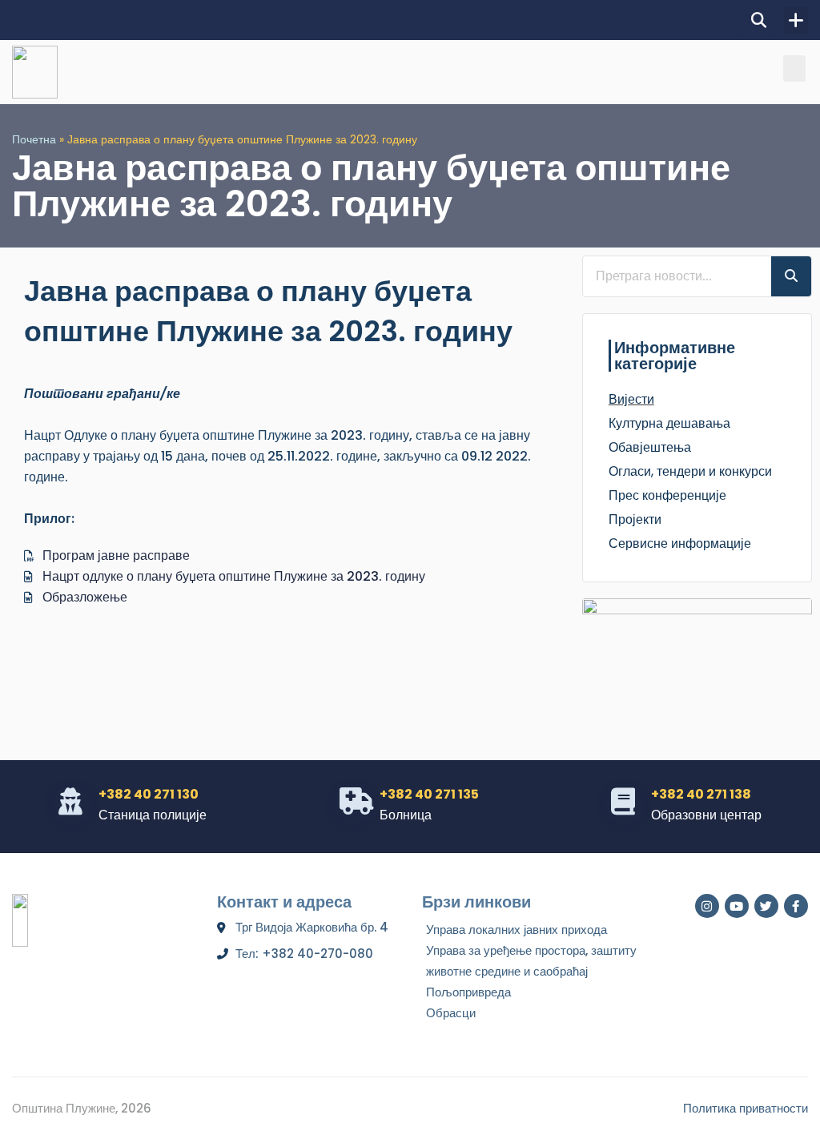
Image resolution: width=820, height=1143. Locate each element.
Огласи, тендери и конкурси (690, 471)
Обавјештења (650, 447)
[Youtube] (737, 906)
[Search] (791, 276)
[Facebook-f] (796, 906)
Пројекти (635, 519)
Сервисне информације (680, 543)
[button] (758, 20)
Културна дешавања (669, 423)
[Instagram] (707, 906)
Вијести (631, 399)
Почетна (34, 139)
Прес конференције (667, 495)
